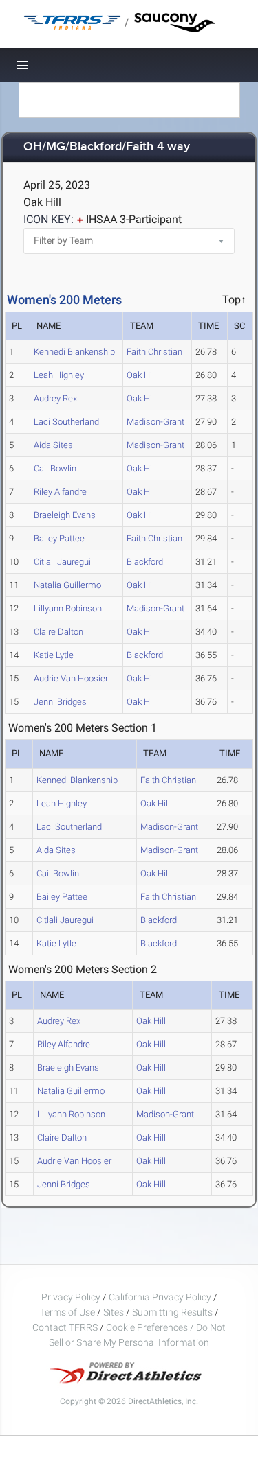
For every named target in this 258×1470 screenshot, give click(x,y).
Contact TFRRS (66, 1327)
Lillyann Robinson (68, 608)
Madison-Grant (155, 422)
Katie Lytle (54, 655)
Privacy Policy (70, 1297)
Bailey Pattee (59, 538)
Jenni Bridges (60, 702)
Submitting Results (172, 1312)
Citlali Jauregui (62, 562)
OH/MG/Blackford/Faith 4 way (106, 147)
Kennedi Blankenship (74, 352)
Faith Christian (154, 352)
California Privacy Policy (160, 1297)
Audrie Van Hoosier (71, 678)
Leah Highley (59, 375)
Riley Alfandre (60, 492)
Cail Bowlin (55, 468)
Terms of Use (67, 1312)
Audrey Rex (55, 398)
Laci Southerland (66, 422)
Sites (113, 1312)
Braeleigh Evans (65, 515)
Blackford (145, 562)
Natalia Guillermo (67, 585)
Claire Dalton (58, 632)
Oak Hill (141, 375)
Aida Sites (53, 445)
